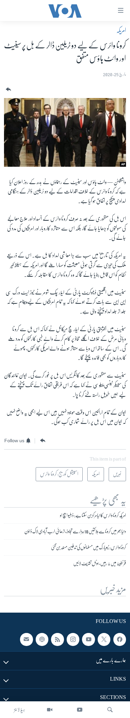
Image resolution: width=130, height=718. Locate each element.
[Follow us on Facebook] (119, 639)
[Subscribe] (26, 639)
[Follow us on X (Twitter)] (104, 639)
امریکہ (121, 30)
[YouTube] (80, 709)
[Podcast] (42, 639)
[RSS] (57, 639)
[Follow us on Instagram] (73, 639)
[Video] (50, 709)
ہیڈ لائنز (19, 709)
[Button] (7, 89)
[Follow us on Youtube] (88, 639)
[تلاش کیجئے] (110, 709)
